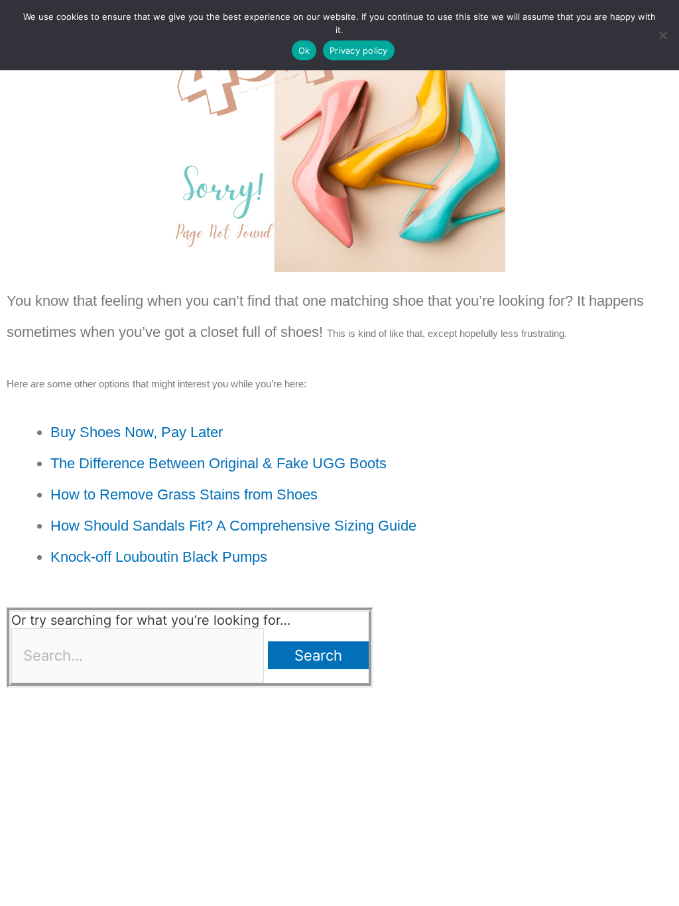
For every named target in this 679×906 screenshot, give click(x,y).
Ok (304, 50)
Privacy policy (359, 50)
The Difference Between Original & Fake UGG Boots (218, 463)
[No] (662, 35)
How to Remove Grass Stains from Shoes (184, 494)
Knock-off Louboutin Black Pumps (158, 557)
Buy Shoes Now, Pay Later (136, 432)
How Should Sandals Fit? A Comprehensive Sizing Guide (233, 525)
